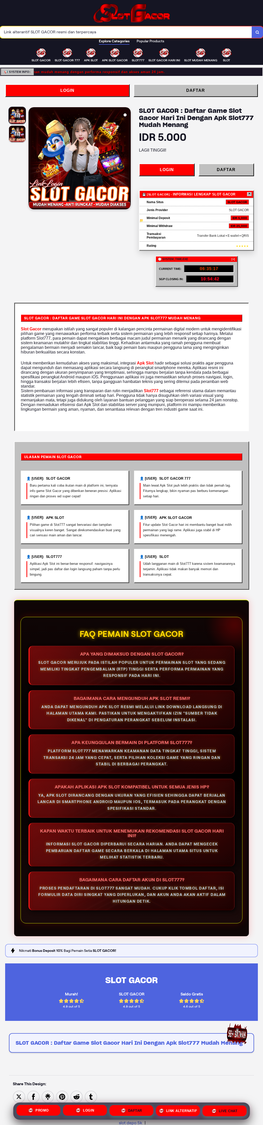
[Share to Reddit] (76, 1096)
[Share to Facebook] (33, 1096)
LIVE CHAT (228, 1110)
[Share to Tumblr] (91, 1096)
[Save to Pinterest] (62, 1096)
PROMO (42, 1111)
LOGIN (67, 90)
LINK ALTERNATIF (181, 1110)
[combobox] (126, 32)
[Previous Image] (33, 159)
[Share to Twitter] (19, 1096)
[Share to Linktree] (48, 1096)
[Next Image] (127, 159)
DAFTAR (195, 90)
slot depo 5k (130, 1123)
